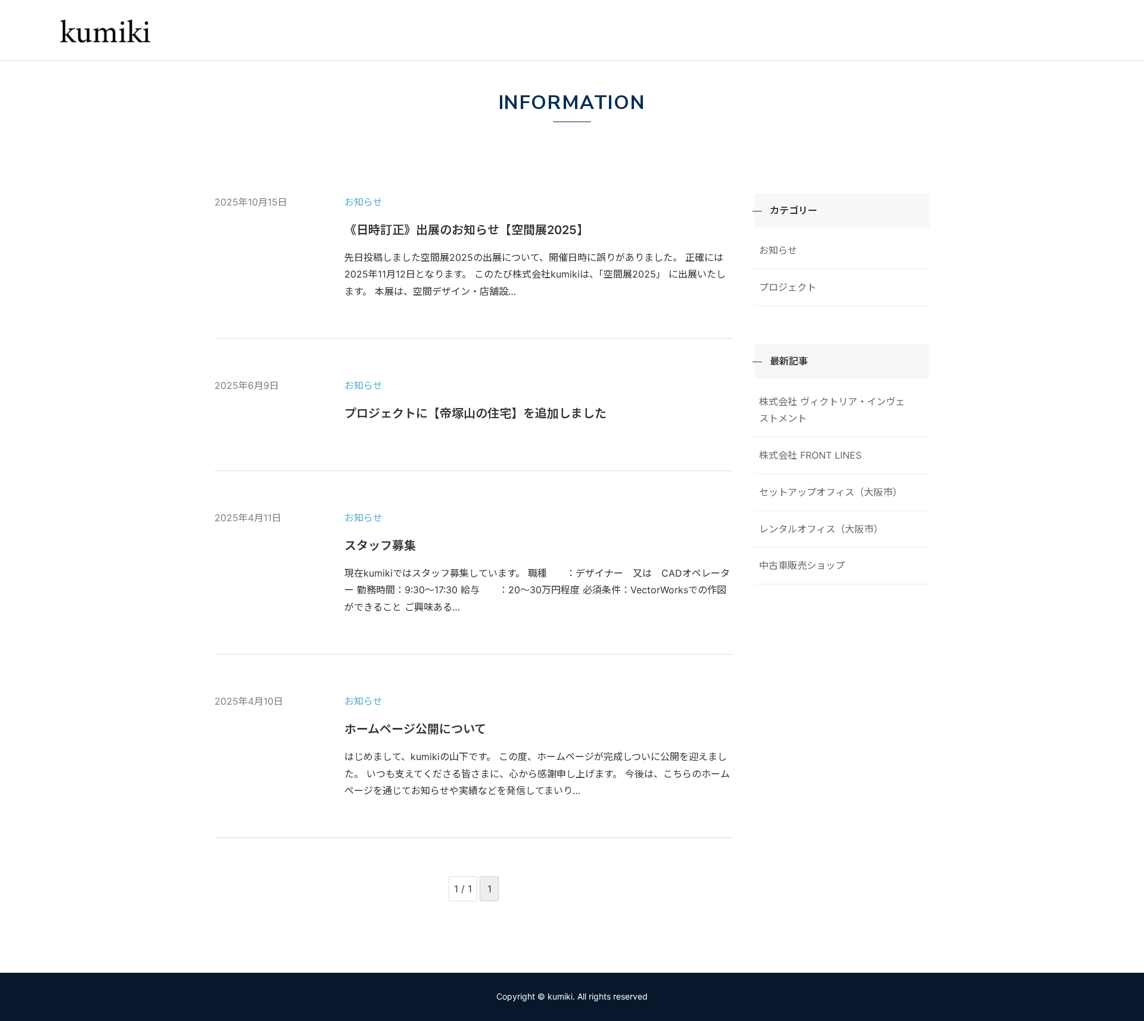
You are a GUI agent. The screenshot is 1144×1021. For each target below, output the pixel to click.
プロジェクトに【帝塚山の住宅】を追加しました (475, 413)
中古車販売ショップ (802, 565)
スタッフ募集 (380, 545)
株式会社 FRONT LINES (810, 455)
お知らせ (363, 202)
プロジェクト (787, 287)
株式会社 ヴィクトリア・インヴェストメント (832, 410)
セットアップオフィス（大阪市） (830, 492)
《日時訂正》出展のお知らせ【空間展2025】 (466, 230)
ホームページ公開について (415, 729)
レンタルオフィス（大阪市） (821, 529)
